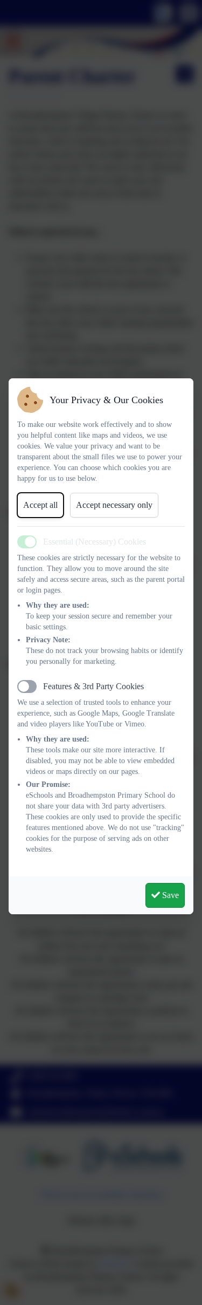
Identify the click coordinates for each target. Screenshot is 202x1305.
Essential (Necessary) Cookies (94, 541)
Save (169, 895)
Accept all (40, 504)
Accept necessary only (114, 504)
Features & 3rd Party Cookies (93, 686)
